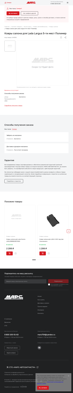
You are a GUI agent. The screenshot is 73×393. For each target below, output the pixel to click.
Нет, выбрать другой (29, 13)
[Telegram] (56, 40)
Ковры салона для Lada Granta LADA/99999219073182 (15, 240)
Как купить (41, 299)
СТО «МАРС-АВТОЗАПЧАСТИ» (22, 367)
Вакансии (7, 322)
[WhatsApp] (65, 40)
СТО (5, 325)
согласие (55, 284)
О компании (8, 319)
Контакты (41, 313)
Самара (14, 129)
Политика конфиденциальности (14, 372)
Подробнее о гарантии (14, 181)
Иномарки (41, 310)
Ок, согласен (43, 387)
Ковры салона (10, 236)
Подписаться (58, 281)
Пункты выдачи (42, 306)
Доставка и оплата (43, 303)
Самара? (19, 8)
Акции (40, 296)
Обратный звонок (12, 348)
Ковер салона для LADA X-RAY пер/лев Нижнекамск (51, 240)
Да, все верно (13, 13)
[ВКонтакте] (59, 40)
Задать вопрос (11, 353)
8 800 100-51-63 (55, 3)
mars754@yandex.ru (46, 334)
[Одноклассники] (62, 40)
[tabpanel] (19, 231)
